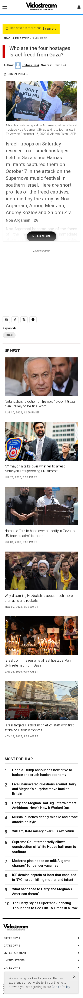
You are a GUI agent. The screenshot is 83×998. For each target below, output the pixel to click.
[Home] (41, 7)
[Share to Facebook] (33, 319)
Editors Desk (30, 65)
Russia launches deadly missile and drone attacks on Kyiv (45, 819)
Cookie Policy (61, 987)
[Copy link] (15, 319)
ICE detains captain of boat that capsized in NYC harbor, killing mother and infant (44, 877)
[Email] (6, 319)
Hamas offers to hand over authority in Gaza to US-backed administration (40, 533)
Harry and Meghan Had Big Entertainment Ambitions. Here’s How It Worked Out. (44, 805)
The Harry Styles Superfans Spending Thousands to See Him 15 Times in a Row (45, 905)
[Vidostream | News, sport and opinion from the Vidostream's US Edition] (30, 927)
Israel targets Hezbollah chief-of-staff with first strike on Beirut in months (39, 727)
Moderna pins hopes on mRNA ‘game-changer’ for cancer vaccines (42, 863)
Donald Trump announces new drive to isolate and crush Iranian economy (42, 772)
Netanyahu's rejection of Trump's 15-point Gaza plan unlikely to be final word (40, 403)
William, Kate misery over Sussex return (43, 831)
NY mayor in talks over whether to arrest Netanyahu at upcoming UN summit (35, 468)
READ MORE (41, 236)
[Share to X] (24, 319)
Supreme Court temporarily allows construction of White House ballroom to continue (44, 847)
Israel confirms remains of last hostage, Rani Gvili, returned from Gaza (38, 662)
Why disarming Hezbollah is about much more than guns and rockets (39, 598)
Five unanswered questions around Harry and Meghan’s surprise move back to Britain (44, 789)
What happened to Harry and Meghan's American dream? (42, 891)
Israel (9, 335)
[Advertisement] (41, 280)
